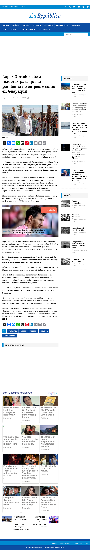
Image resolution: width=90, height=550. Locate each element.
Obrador (44, 331)
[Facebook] (65, 7)
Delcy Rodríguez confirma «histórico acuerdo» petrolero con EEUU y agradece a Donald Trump (79, 128)
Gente (4, 30)
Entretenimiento (28, 30)
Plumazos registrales (76, 202)
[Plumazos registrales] (65, 203)
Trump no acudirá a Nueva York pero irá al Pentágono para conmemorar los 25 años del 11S (79, 108)
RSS (87, 543)
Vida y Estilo (44, 30)
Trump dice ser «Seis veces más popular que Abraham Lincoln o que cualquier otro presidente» (79, 175)
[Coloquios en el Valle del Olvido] (65, 230)
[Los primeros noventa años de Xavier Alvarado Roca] (65, 244)
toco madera (9, 335)
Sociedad (76, 25)
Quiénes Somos (65, 543)
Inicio (54, 543)
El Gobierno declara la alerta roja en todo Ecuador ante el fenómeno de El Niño (80, 88)
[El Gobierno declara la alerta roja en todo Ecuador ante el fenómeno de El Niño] (65, 86)
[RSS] (88, 7)
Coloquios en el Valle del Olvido (78, 229)
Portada (5, 25)
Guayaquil (12, 331)
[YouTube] (79, 7)
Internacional (62, 25)
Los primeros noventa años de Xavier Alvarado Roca (78, 245)
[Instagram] (83, 7)
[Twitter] (70, 7)
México (33, 331)
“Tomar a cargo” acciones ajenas (78, 260)
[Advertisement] (45, 53)
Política (15, 25)
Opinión (26, 25)
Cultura (14, 30)
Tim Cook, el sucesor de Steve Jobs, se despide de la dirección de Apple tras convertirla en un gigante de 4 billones (79, 152)
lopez (23, 331)
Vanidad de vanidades (76, 215)
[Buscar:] (76, 34)
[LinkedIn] (74, 7)
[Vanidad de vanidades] (65, 217)
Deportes (37, 25)
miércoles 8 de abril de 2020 (16, 98)
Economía (48, 25)
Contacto (78, 543)
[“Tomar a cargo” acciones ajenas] (65, 261)
